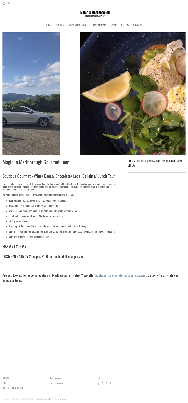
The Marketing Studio (43, 399)
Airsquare (63, 399)
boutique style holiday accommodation (120, 275)
